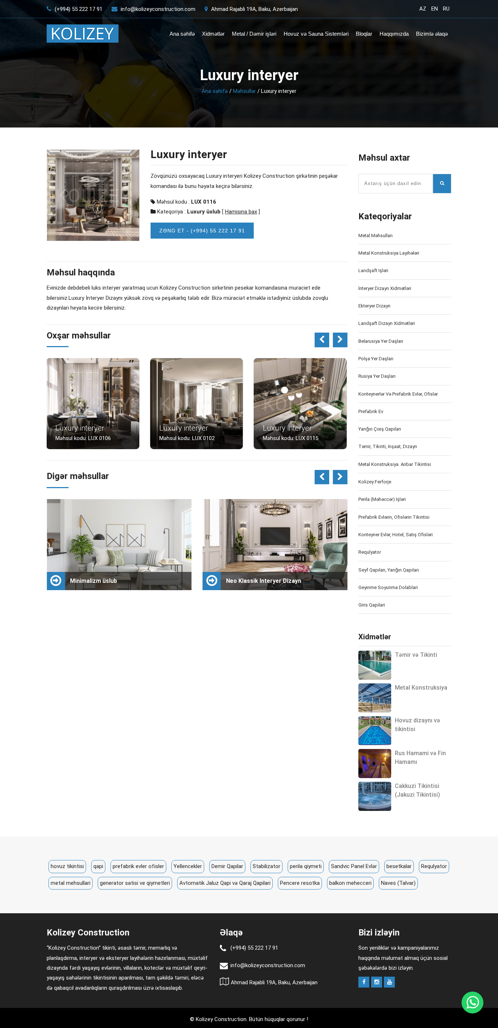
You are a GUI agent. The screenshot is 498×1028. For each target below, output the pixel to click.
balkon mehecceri (350, 883)
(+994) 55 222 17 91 (77, 9)
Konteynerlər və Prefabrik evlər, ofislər (398, 394)
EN (434, 8)
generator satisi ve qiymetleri (135, 883)
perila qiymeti (306, 866)
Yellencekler (188, 866)
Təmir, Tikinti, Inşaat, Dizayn (387, 446)
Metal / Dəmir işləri (254, 34)
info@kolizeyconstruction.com (158, 9)
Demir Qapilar (227, 866)
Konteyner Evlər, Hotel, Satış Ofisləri (395, 534)
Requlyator (369, 552)
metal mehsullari (70, 883)
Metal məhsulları (375, 235)
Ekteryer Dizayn (374, 306)
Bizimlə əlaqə (432, 34)
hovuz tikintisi (67, 866)
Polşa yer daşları (375, 358)
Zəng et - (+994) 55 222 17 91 (202, 231)
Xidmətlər (213, 34)
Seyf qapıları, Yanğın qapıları (388, 570)
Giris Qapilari (371, 605)
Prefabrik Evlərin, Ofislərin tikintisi (393, 517)
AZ (422, 8)
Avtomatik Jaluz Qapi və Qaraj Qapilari (225, 883)
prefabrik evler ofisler (138, 866)
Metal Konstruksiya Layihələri (388, 253)
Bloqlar (364, 34)
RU (446, 8)
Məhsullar (244, 91)
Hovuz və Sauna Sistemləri (316, 34)
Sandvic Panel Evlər (354, 866)
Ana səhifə (182, 34)
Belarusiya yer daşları (380, 341)
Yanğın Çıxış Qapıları (379, 429)
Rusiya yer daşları (377, 376)
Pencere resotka (300, 883)
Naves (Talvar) (398, 883)
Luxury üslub (204, 211)
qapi (98, 866)
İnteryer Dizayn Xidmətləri (384, 288)
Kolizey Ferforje (374, 481)
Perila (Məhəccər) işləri (382, 499)
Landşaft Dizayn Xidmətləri (386, 323)
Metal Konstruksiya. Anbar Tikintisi (394, 464)
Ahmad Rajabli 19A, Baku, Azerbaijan (254, 9)
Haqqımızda (394, 34)
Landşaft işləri (373, 270)
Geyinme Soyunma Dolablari (388, 587)
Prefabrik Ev (370, 411)
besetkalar (399, 866)
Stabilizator (266, 866)
